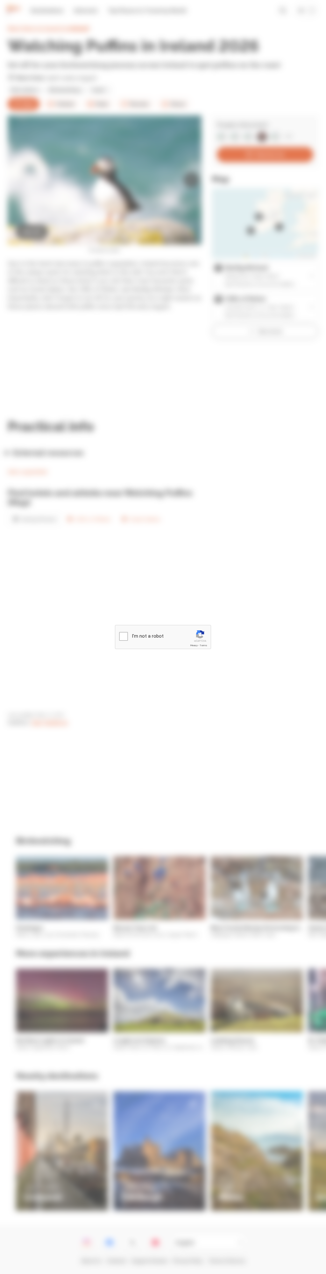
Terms (203, 645)
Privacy (194, 645)
